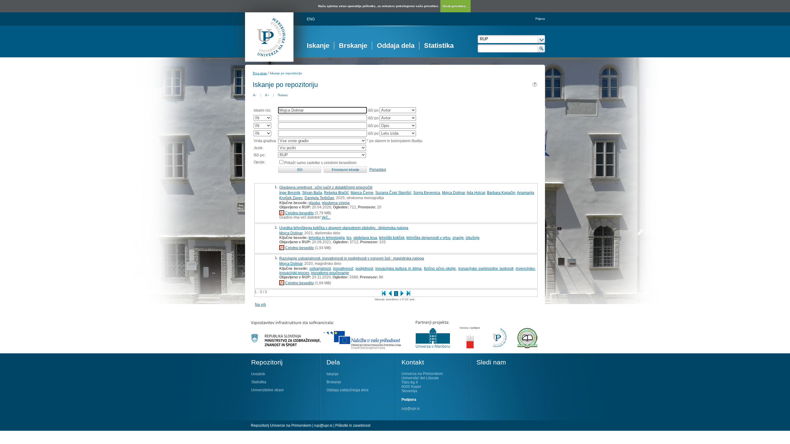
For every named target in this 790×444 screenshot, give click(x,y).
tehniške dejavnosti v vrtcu (428, 238)
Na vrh (260, 304)
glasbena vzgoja (336, 203)
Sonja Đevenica (426, 193)
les (349, 238)
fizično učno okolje (440, 268)
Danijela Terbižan (319, 198)
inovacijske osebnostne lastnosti (486, 268)
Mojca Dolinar (453, 193)
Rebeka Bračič (336, 193)
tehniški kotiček (392, 238)
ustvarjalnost (320, 268)
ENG (311, 19)
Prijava (540, 18)
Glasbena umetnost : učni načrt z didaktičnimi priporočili (325, 187)
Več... (326, 217)
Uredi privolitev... (455, 6)
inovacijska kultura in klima (398, 268)
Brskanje (353, 45)
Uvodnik (258, 374)
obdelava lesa (365, 238)
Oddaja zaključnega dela (347, 390)
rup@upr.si (410, 408)
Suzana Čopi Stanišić (393, 193)
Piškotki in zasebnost (352, 425)
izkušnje (473, 238)
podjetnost (364, 268)
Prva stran (260, 73)
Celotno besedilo (299, 213)
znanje (458, 238)
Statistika (439, 45)
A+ (267, 95)
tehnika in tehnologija (327, 238)
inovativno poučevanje (330, 273)
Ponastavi (377, 169)
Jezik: (258, 148)
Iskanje (318, 45)
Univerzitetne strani (267, 390)
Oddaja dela (395, 45)
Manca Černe (362, 193)
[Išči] (541, 48)
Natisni (283, 95)
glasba (314, 203)
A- (254, 95)
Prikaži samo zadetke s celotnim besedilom (320, 163)
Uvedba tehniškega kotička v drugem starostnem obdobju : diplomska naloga (343, 228)
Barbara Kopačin (501, 193)
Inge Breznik (289, 193)
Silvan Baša (312, 193)
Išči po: (259, 155)
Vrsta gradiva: (265, 141)
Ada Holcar (476, 193)
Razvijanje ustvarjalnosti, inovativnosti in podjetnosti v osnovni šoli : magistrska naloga (351, 258)
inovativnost (343, 268)
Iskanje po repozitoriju (286, 73)
